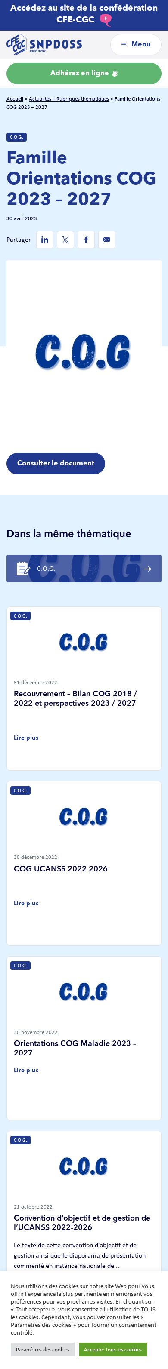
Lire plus (26, 737)
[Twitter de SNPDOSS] (65, 239)
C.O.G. (16, 137)
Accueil (14, 98)
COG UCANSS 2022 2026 (61, 869)
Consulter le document (55, 463)
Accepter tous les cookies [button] (113, 1349)
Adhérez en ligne (80, 73)
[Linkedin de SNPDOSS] (44, 239)
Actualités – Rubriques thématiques (69, 98)
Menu (140, 44)
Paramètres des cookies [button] (42, 1349)
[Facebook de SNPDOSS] (86, 239)
